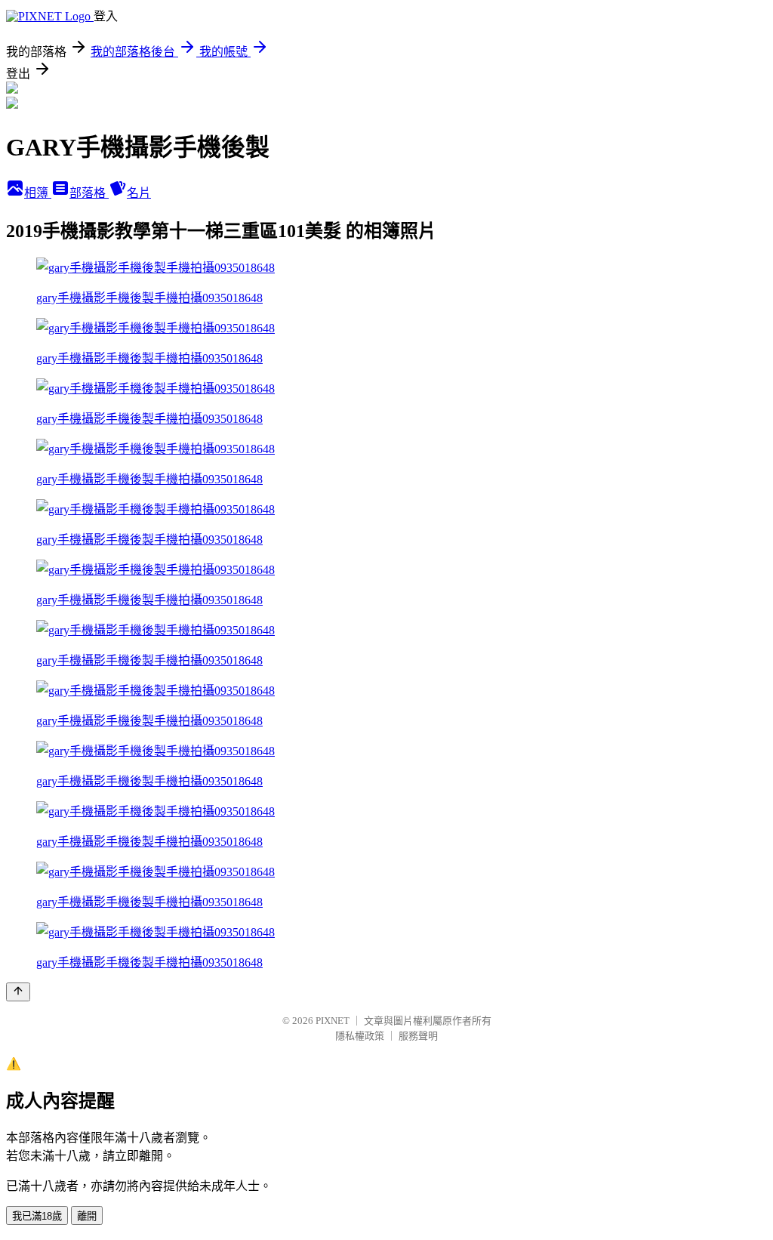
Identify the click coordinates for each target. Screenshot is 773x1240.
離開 (87, 1216)
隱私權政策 (359, 1035)
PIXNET (333, 1020)
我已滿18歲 (37, 1216)
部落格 (89, 193)
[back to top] (18, 991)
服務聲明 (418, 1035)
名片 (139, 193)
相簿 (37, 193)
